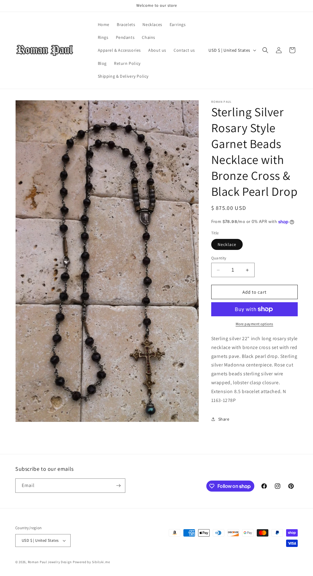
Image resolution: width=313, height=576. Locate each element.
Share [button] (224, 419)
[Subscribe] (118, 485)
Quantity (218, 258)
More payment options (254, 323)
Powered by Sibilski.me (91, 562)
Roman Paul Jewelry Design (50, 562)
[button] (265, 50)
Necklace (227, 244)
